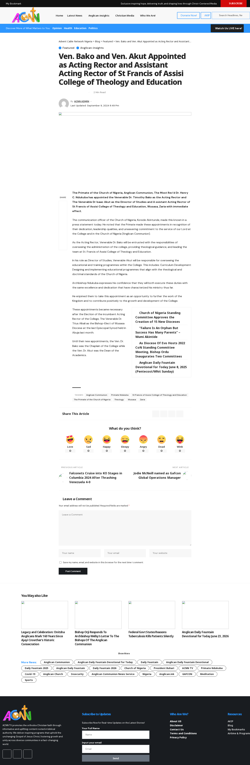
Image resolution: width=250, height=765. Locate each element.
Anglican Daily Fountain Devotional (187, 662)
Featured (68, 48)
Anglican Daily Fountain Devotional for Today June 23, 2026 (205, 634)
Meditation (207, 674)
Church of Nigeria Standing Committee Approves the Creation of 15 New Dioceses (157, 317)
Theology (119, 399)
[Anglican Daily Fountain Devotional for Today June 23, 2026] (205, 615)
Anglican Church (53, 674)
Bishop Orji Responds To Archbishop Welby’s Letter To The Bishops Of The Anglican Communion (97, 638)
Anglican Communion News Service (113, 674)
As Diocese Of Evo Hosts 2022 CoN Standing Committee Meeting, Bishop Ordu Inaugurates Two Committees (160, 349)
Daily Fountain (149, 662)
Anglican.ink (166, 674)
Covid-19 (30, 674)
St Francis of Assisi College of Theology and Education (159, 395)
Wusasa (132, 399)
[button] (73, 92)
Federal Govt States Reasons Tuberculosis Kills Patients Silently (150, 634)
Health (68, 28)
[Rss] (27, 754)
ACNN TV (187, 668)
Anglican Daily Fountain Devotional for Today (105, 662)
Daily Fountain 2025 (36, 668)
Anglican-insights (92, 48)
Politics (93, 28)
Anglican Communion (96, 395)
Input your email (92, 742)
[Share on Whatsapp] (63, 213)
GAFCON (187, 674)
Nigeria (147, 674)
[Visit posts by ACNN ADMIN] (64, 104)
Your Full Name (91, 728)
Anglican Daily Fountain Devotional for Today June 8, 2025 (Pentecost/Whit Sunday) (161, 366)
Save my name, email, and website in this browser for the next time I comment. (103, 562)
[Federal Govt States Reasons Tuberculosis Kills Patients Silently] (151, 615)
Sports (29, 680)
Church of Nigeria (135, 668)
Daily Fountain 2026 (104, 668)
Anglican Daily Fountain (70, 668)
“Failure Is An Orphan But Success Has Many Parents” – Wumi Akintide (157, 332)
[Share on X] (61, 92)
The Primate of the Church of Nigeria (92, 399)
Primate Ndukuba (119, 395)
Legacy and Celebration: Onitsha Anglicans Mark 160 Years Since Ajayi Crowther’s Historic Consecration (43, 638)
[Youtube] (7, 754)
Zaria (142, 399)
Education (80, 28)
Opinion (57, 28)
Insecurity (77, 674)
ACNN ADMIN (81, 101)
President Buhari (164, 668)
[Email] (67, 92)
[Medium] (17, 754)
